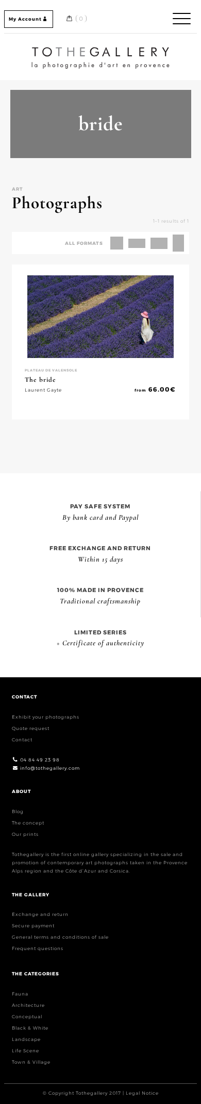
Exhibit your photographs (45, 717)
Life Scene (25, 1050)
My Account (25, 19)
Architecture (28, 1005)
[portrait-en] (178, 243)
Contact (22, 739)
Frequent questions (37, 948)
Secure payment (33, 925)
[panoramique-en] (136, 243)
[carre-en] (116, 243)
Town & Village (31, 1062)
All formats (84, 243)
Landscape (26, 1039)
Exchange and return (40, 914)
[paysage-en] (158, 243)
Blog (18, 811)
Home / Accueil (100, 48)
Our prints (25, 834)
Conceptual (27, 1016)
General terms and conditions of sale (60, 937)
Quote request (30, 728)
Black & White (30, 1028)
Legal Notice (142, 1093)
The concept (28, 823)
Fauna (20, 994)
